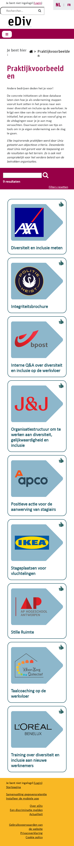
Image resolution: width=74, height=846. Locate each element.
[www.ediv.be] (30, 54)
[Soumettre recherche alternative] (40, 11)
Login (37, 3)
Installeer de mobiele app (22, 798)
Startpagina (13, 787)
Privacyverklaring (31, 833)
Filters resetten (58, 187)
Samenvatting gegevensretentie (26, 794)
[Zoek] (46, 175)
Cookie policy (34, 837)
